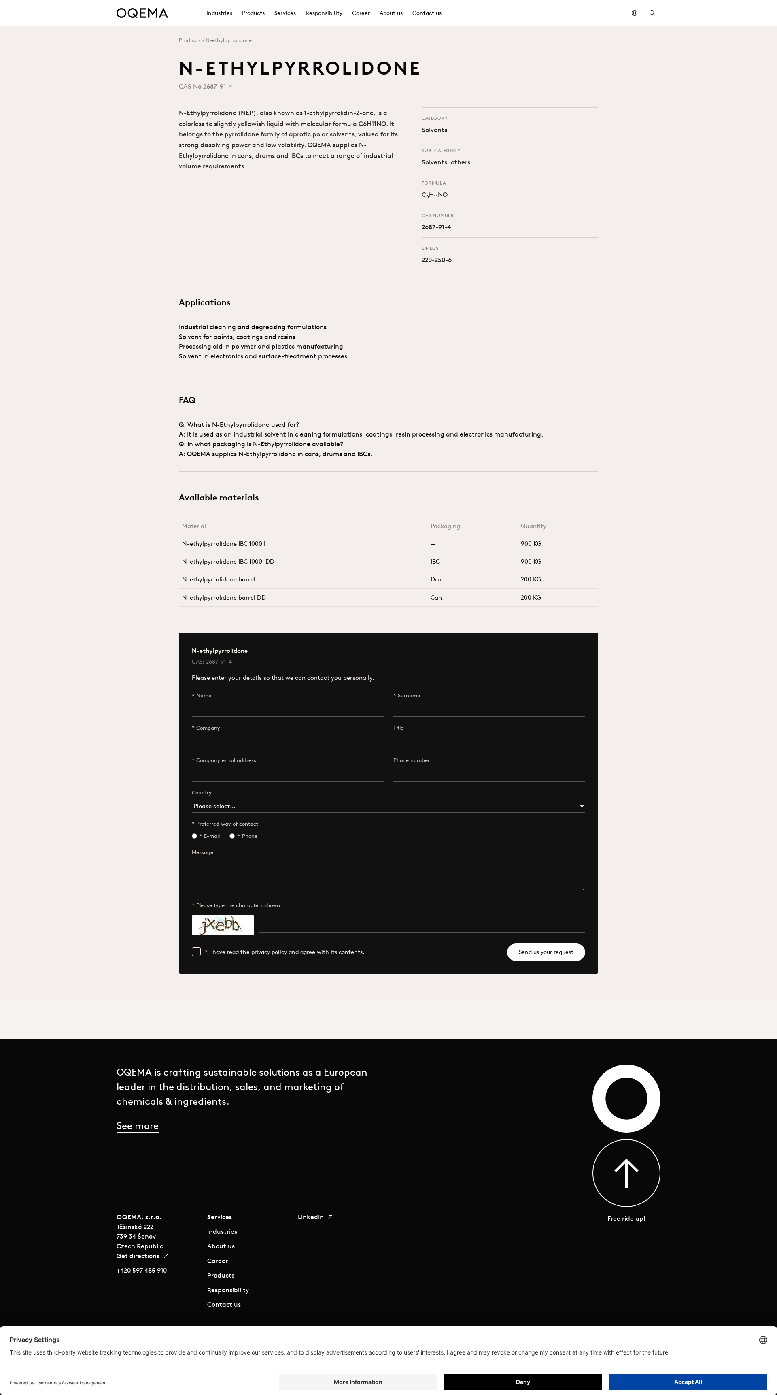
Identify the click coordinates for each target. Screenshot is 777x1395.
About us (221, 1246)
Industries (222, 1231)
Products (190, 40)
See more (138, 1125)
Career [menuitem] (361, 13)
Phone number (411, 760)
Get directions (139, 1256)
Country (202, 792)
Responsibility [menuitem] (324, 13)
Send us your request (546, 952)
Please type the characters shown (238, 905)
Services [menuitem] (285, 13)
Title (398, 727)
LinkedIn (311, 1217)
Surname (409, 695)
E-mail (212, 836)
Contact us (224, 1304)
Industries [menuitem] (219, 13)
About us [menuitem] (391, 13)
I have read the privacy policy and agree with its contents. (287, 952)
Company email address (226, 760)
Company (208, 727)
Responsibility (228, 1290)
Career (217, 1261)
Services (219, 1217)
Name (203, 695)
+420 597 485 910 (142, 1270)
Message (202, 852)
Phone (249, 836)
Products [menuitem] (253, 13)
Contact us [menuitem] (427, 13)
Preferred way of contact (227, 823)
